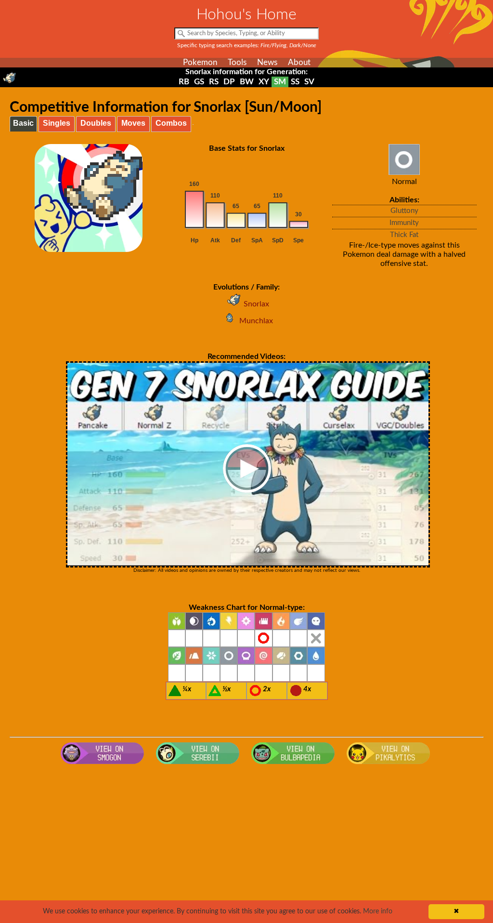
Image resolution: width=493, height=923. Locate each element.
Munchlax (256, 321)
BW (247, 82)
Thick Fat (404, 234)
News (267, 62)
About (299, 62)
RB (184, 82)
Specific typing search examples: (246, 45)
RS (214, 82)
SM (280, 82)
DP (229, 82)
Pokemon (200, 62)
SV (309, 82)
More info (377, 911)
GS (199, 82)
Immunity (404, 222)
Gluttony (404, 210)
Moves (133, 123)
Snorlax (256, 304)
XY (264, 82)
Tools (237, 62)
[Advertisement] (246, 845)
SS (295, 82)
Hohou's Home (246, 14)
